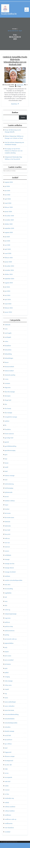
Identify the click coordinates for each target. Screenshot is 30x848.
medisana (7, 576)
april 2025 (8, 249)
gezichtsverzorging (10, 450)
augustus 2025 (9, 232)
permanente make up (10, 639)
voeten (6, 786)
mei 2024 (7, 295)
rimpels (7, 689)
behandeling (8, 354)
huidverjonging (9, 488)
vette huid (7, 781)
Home (14, 29)
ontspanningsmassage (10, 614)
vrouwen (7, 790)
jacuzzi (7, 496)
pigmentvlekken (9, 643)
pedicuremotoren (9, 631)
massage (7, 559)
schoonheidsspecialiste (11, 723)
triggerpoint (8, 752)
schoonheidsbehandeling (11, 714)
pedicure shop (9, 626)
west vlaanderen (9, 828)
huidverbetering (9, 484)
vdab (6, 769)
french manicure (9, 434)
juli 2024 (7, 287)
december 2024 (9, 266)
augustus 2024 (9, 283)
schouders (7, 727)
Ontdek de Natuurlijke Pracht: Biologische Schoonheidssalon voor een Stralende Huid (15, 61)
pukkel (6, 672)
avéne (6, 341)
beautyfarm (8, 345)
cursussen (7, 383)
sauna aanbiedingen (10, 702)
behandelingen (9, 358)
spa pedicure (8, 739)
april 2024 (8, 299)
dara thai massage (10, 392)
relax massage (9, 681)
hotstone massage (9, 475)
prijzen (7, 652)
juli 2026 (7, 186)
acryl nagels (8, 333)
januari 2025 (8, 262)
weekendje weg (9, 798)
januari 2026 (8, 211)
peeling (7, 635)
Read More (14, 104)
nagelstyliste (8, 593)
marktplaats (8, 555)
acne (6, 329)
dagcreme (7, 387)
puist (6, 668)
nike (6, 605)
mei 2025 (7, 245)
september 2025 (9, 228)
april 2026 (8, 199)
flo (5, 425)
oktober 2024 (9, 274)
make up (7, 538)
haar (6, 459)
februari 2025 (8, 257)
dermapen (7, 396)
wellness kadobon (10, 811)
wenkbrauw (8, 815)
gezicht (7, 442)
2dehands (7, 325)
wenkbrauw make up (10, 819)
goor (6, 454)
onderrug (7, 610)
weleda (7, 802)
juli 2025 (7, 237)
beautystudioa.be (9, 13)
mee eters (7, 584)
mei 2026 (7, 195)
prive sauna (8, 656)
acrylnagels (8, 337)
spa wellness (8, 744)
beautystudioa (20, 85)
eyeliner (7, 421)
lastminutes (8, 526)
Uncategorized (9, 760)
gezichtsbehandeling (10, 446)
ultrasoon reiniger (10, 756)
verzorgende (8, 777)
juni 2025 (7, 241)
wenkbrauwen (8, 823)
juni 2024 (7, 291)
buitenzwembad (9, 371)
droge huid (8, 400)
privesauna (8, 664)
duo (6, 404)
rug (6, 693)
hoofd (6, 467)
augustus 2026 (9, 182)
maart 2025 (8, 253)
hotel (6, 471)
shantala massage (9, 731)
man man (7, 543)
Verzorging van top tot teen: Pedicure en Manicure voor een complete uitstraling (13, 151)
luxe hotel (7, 530)
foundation (8, 429)
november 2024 (9, 270)
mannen (7, 551)
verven (6, 773)
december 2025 (9, 216)
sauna (6, 698)
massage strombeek (10, 572)
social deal (8, 735)
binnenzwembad (9, 366)
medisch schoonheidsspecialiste (13, 580)
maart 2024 (8, 304)
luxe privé (7, 534)
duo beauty (8, 408)
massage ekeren (9, 568)
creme (6, 379)
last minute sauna (9, 517)
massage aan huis (9, 563)
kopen (6, 505)
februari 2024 (9, 308)
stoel (6, 748)
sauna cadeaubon (9, 706)
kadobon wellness (10, 501)
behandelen (8, 350)
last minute (8, 513)
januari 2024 (8, 312)
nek (6, 597)
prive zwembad (9, 660)
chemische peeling (10, 375)
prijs (6, 647)
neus (6, 601)
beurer (7, 362)
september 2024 (9, 278)
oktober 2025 (8, 224)
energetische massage (11, 417)
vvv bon (7, 794)
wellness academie (10, 807)
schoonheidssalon (9, 719)
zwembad (7, 832)
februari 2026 (9, 207)
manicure (7, 547)
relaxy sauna (8, 685)
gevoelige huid (9, 438)
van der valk (8, 765)
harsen (6, 463)
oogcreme (7, 618)
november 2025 (9, 220)
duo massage (8, 413)
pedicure (7, 622)
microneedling (9, 589)
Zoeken (15, 112)
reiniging (7, 677)
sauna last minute (9, 710)
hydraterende (8, 492)
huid (6, 480)
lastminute (7, 522)
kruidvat (7, 509)
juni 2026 (7, 190)
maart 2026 (8, 203)
